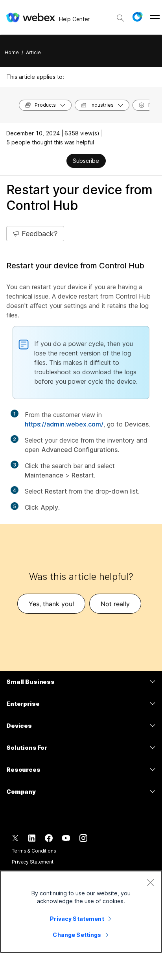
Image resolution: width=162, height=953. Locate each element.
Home (12, 52)
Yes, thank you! (51, 604)
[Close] (150, 882)
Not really (115, 604)
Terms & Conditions (34, 851)
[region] (81, 912)
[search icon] (120, 18)
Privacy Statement (32, 862)
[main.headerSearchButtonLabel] (120, 15)
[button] (137, 17)
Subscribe (86, 160)
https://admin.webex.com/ (64, 424)
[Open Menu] (154, 17)
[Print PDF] (60, 162)
